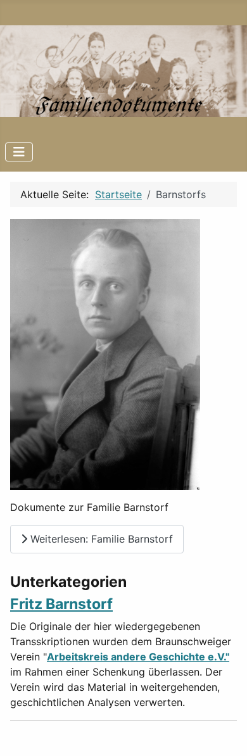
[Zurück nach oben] (225, 732)
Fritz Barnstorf (61, 604)
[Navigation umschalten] (19, 151)
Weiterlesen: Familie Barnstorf (100, 538)
